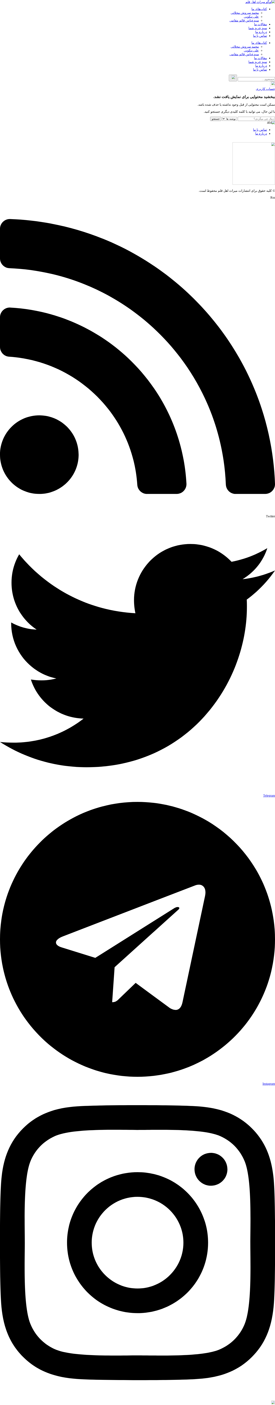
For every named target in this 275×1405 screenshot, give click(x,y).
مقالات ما (260, 24)
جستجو (216, 118)
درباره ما (261, 32)
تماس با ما (260, 35)
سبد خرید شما (257, 28)
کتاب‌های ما (259, 9)
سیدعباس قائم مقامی (244, 20)
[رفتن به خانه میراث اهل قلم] (260, 2)
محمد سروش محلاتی (245, 12)
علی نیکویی (251, 16)
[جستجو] (233, 78)
